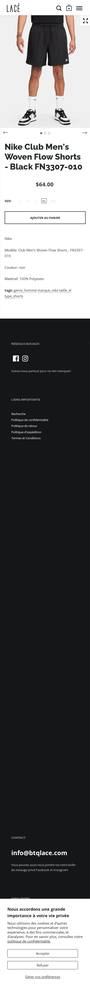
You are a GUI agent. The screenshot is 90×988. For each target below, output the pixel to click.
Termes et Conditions (26, 438)
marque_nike (48, 290)
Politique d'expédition (26, 432)
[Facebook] (16, 358)
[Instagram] (25, 358)
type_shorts (14, 296)
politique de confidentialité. (29, 941)
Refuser (43, 965)
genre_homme (25, 290)
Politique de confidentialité (29, 420)
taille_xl (65, 290)
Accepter (43, 953)
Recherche (18, 414)
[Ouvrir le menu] (79, 8)
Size (8, 201)
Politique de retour (24, 426)
